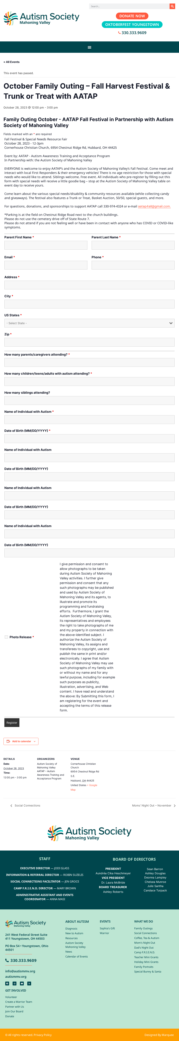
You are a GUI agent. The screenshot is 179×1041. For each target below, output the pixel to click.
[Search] (172, 6)
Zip (8, 334)
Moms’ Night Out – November (152, 805)
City (8, 296)
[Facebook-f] (7, 983)
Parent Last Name (106, 237)
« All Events (11, 62)
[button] (89, 47)
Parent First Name (19, 237)
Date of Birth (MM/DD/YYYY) (27, 431)
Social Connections (27, 805)
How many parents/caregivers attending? (37, 354)
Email (9, 257)
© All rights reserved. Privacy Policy (28, 1035)
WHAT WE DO (143, 921)
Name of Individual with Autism (29, 411)
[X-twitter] (29, 983)
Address (12, 277)
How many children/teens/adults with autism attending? (48, 373)
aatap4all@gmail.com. (154, 206)
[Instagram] (14, 983)
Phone (98, 257)
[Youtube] (22, 983)
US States (13, 315)
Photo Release (22, 637)
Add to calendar (21, 741)
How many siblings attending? (27, 392)
